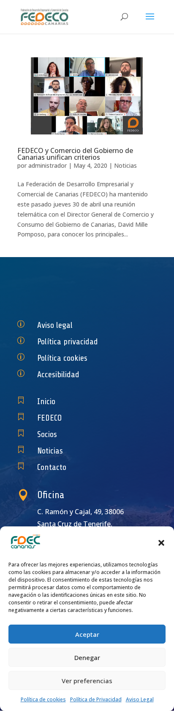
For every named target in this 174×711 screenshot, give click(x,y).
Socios (47, 434)
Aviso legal (55, 325)
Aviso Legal (140, 699)
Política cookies (62, 358)
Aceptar (87, 634)
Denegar (87, 657)
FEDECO (49, 418)
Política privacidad (67, 341)
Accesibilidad (58, 374)
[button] (161, 543)
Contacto (51, 467)
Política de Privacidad (96, 699)
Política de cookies (43, 699)
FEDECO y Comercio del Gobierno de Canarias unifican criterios (75, 154)
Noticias (125, 165)
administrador (47, 165)
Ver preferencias (87, 680)
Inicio (46, 401)
